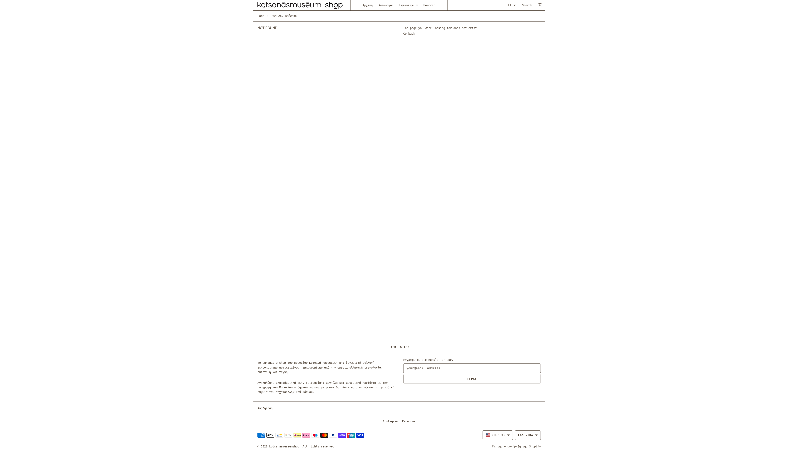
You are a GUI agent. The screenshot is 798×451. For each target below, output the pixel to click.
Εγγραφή (472, 379)
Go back (409, 33)
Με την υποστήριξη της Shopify (516, 446)
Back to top (399, 347)
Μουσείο (429, 5)
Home (260, 16)
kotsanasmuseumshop (284, 446)
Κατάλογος (385, 5)
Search (527, 5)
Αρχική (368, 5)
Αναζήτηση (264, 408)
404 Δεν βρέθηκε (284, 16)
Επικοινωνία (408, 5)
